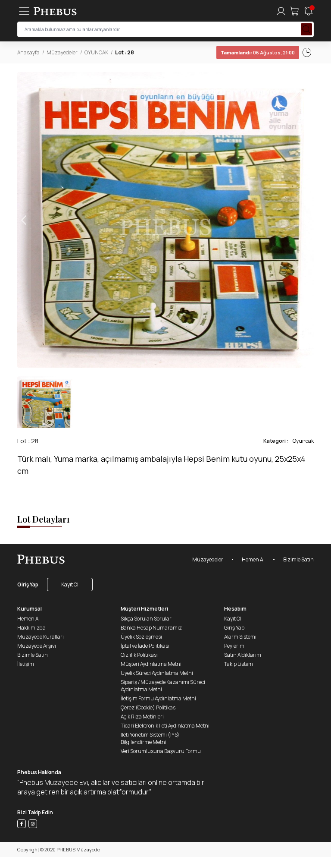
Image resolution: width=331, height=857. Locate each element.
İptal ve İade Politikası (145, 645)
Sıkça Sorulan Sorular (146, 618)
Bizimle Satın (298, 559)
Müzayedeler (62, 52)
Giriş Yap (27, 584)
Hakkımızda (31, 627)
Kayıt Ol (69, 584)
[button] (307, 220)
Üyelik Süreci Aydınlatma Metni (157, 673)
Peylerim (234, 645)
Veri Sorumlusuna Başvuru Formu (161, 751)
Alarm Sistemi (240, 636)
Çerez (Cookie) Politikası (149, 707)
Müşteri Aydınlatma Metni (151, 664)
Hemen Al (253, 559)
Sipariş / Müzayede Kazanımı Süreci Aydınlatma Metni (163, 685)
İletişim (25, 664)
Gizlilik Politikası (139, 655)
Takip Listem (238, 664)
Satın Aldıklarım (242, 655)
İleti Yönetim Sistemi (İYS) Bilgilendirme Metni (150, 738)
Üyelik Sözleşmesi (141, 636)
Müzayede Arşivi (36, 645)
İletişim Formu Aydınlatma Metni (158, 698)
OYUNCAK (96, 52)
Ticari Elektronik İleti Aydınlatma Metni (165, 725)
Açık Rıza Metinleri (142, 716)
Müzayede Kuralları (40, 636)
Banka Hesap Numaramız (151, 627)
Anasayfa (28, 52)
